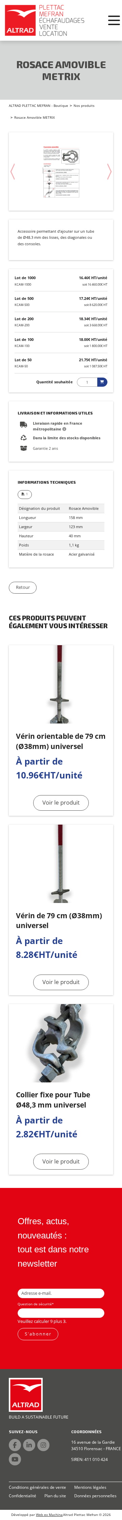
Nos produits (84, 105)
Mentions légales (90, 1487)
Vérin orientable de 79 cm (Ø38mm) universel (61, 741)
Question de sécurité (36, 1304)
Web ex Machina (49, 1515)
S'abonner (38, 1334)
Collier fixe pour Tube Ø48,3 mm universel (53, 1100)
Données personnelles (95, 1496)
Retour (23, 587)
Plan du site (55, 1496)
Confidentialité (22, 1496)
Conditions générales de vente (37, 1487)
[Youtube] (15, 1459)
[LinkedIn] (29, 1445)
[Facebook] (15, 1445)
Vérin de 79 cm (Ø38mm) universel (59, 920)
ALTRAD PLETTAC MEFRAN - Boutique (38, 105)
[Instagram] (43, 1445)
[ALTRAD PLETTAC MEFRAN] (44, 20)
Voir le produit (61, 802)
